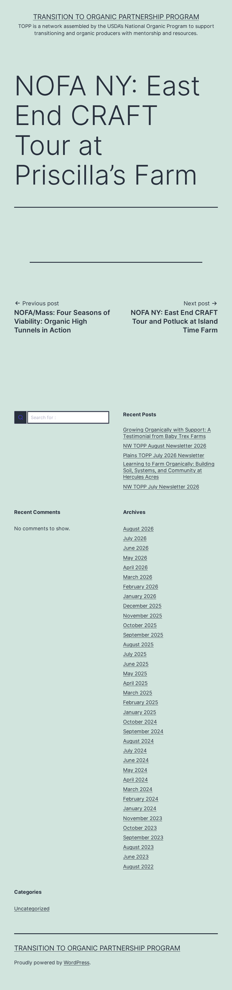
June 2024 (136, 760)
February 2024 (140, 799)
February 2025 (140, 702)
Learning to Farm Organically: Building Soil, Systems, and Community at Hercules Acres (168, 470)
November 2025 (142, 616)
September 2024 (143, 731)
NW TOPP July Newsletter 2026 (161, 487)
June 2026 (136, 548)
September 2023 (143, 837)
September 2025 (143, 635)
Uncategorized (32, 909)
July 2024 (135, 751)
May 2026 (135, 558)
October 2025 (140, 625)
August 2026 (138, 529)
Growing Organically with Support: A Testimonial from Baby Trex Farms (167, 433)
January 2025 (139, 712)
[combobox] (61, 417)
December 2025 (142, 606)
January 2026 (139, 596)
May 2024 (135, 770)
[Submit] (20, 417)
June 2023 (136, 857)
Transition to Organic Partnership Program (116, 17)
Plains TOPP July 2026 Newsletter (163, 455)
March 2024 (137, 789)
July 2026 (135, 538)
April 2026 (135, 567)
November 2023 (142, 818)
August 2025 (138, 644)
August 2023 (138, 847)
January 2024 (139, 808)
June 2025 (136, 664)
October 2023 (140, 828)
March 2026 (137, 577)
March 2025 (137, 693)
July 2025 (135, 654)
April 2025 (135, 683)
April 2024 (135, 780)
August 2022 (138, 866)
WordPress (76, 962)
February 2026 (140, 587)
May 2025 (135, 673)
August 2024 (138, 741)
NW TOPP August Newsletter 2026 (164, 446)
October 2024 (140, 722)
